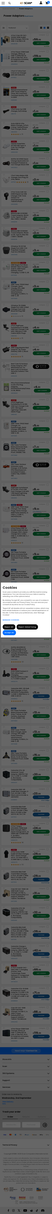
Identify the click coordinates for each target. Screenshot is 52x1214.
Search (9, 3)
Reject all (9, 627)
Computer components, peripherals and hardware (26, 3)
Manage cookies (11, 620)
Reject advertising (27, 627)
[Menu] (3, 3)
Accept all (9, 632)
